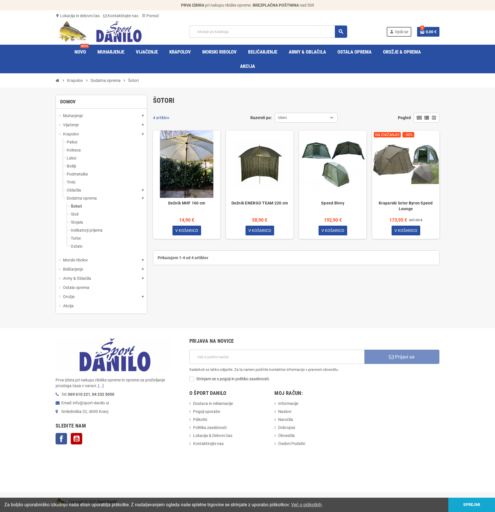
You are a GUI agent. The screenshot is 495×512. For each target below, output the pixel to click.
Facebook (61, 438)
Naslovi (284, 411)
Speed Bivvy (332, 203)
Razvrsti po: (261, 117)
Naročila (285, 419)
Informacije (288, 403)
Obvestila (286, 435)
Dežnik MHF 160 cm (186, 203)
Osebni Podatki (291, 443)
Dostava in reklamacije (213, 403)
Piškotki (200, 419)
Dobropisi (286, 427)
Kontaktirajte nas (122, 15)
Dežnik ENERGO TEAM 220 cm (259, 203)
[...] (101, 385)
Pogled (404, 117)
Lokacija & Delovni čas (212, 435)
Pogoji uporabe (206, 411)
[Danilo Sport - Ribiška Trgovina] (103, 31)
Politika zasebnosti (210, 427)
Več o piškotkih (306, 504)
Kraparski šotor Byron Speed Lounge (406, 206)
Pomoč (150, 15)
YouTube (76, 438)
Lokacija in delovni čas (78, 15)
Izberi (282, 117)
